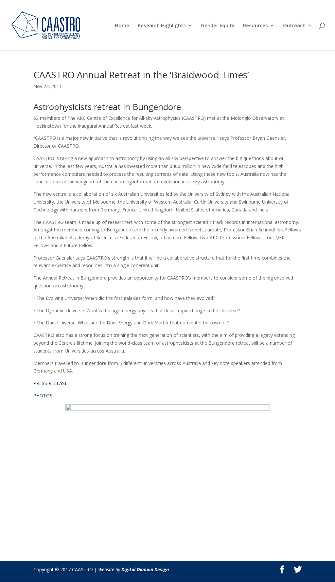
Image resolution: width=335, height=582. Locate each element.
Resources (255, 25)
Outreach (294, 25)
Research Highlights (162, 25)
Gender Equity (218, 25)
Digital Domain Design (145, 569)
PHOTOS (42, 395)
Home (122, 25)
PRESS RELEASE (50, 383)
